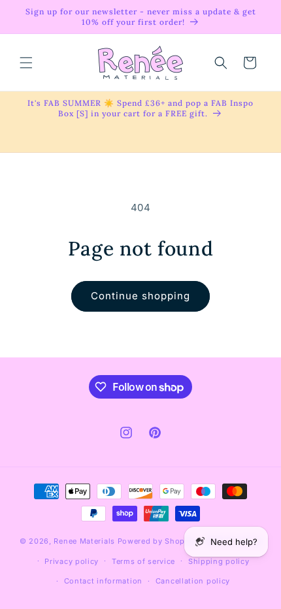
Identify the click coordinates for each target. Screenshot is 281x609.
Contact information (103, 580)
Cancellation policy (193, 580)
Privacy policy (71, 561)
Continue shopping (140, 295)
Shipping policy (219, 561)
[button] (26, 62)
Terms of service (143, 561)
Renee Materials (84, 541)
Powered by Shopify (156, 541)
